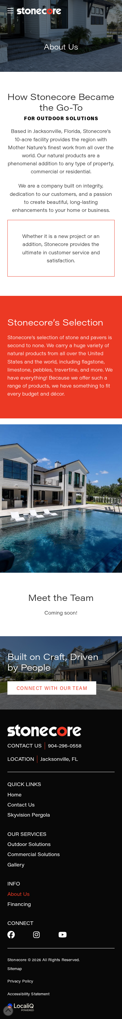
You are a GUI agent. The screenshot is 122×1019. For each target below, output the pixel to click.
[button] (10, 10)
